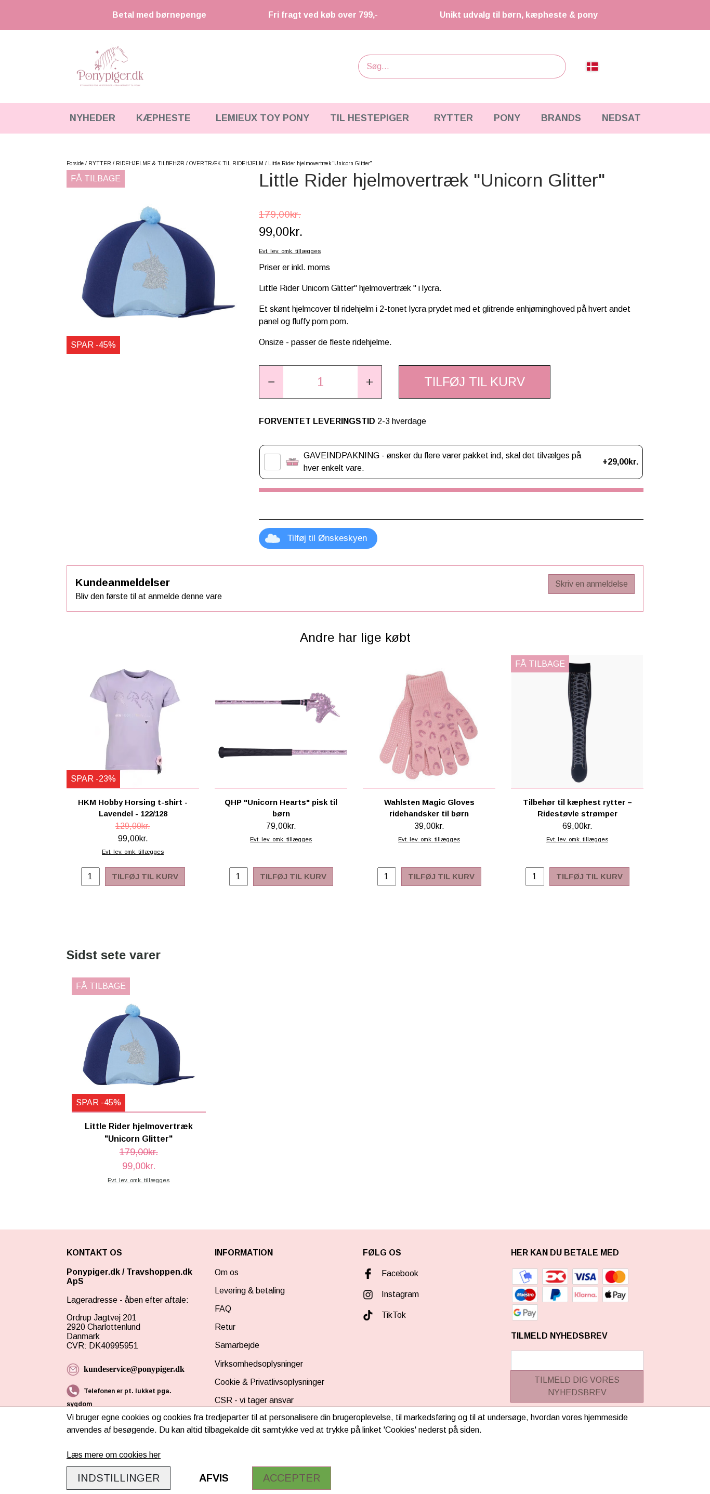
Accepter (291, 1478)
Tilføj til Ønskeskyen (327, 538)
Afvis (214, 1478)
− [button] (271, 382)
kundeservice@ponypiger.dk (134, 1369)
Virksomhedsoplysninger (259, 1363)
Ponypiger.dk (93, 1271)
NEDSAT (621, 118)
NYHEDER (92, 118)
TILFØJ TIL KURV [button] (474, 382)
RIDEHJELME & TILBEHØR (150, 163)
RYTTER (453, 118)
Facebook (400, 1273)
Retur (225, 1327)
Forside (75, 163)
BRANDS (561, 118)
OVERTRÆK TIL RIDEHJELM (226, 163)
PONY (507, 118)
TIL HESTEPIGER (369, 118)
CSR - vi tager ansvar (254, 1400)
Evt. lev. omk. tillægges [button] (290, 251)
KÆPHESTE (163, 118)
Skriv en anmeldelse (591, 583)
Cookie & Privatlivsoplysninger (269, 1382)
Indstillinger (118, 1478)
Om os (227, 1272)
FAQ (223, 1308)
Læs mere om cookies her (114, 1454)
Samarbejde (237, 1345)
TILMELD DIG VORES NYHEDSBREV (577, 1386)
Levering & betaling (250, 1290)
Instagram (400, 1294)
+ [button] (369, 382)
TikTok (394, 1315)
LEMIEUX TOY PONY (262, 118)
